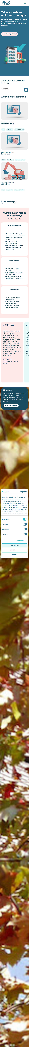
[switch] (25, 524)
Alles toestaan (14, 545)
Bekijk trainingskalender (10, 34)
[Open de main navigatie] (25, 3)
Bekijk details (20, 540)
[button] (9, 392)
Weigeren (14, 554)
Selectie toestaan (14, 550)
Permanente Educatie (11, 405)
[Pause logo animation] (26, 90)
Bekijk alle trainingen (9, 202)
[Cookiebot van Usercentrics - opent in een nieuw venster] (20, 492)
